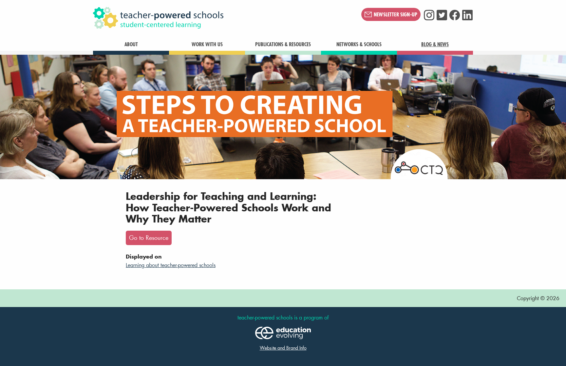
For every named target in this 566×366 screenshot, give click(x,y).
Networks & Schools (359, 44)
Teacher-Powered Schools (191, 18)
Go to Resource (148, 237)
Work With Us (207, 44)
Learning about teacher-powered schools (171, 264)
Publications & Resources (283, 44)
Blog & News (435, 44)
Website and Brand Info (283, 348)
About (131, 44)
